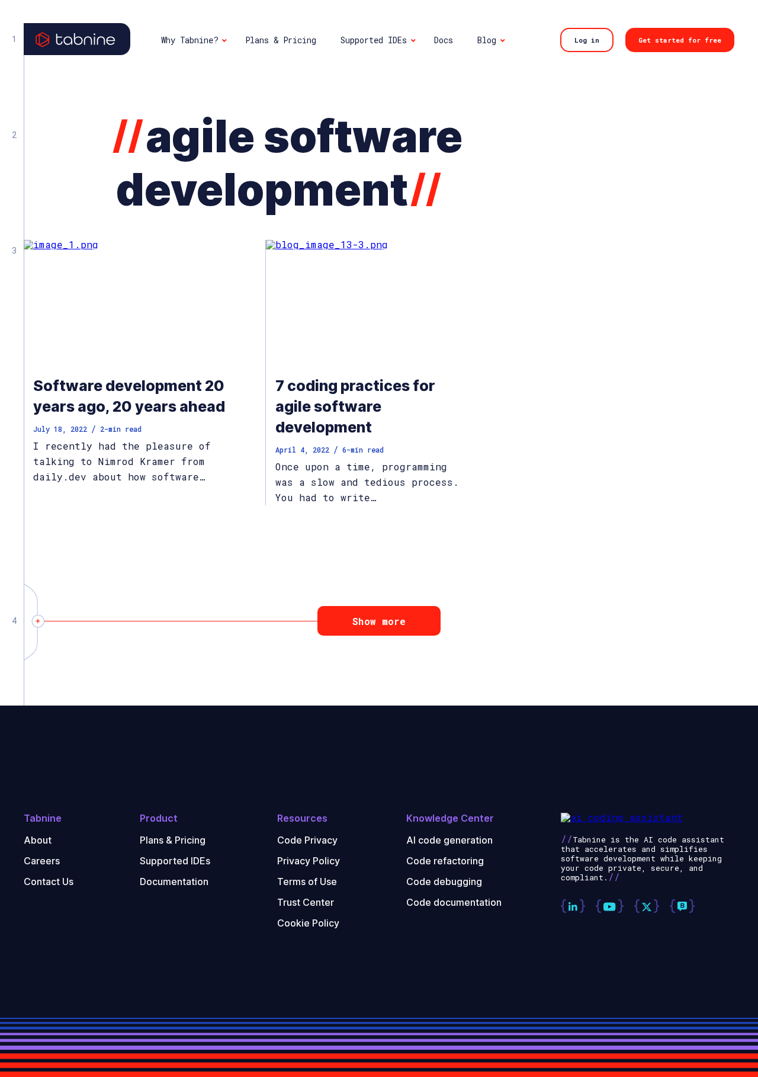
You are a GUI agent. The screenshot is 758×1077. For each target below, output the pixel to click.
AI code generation (449, 840)
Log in (586, 40)
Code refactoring (445, 861)
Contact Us (48, 881)
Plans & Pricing (172, 840)
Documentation (174, 881)
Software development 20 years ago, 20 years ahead (129, 396)
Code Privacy (307, 840)
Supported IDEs (175, 861)
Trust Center (305, 902)
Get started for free (679, 40)
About (38, 840)
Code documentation (454, 902)
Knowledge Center (450, 818)
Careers (42, 861)
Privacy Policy (308, 861)
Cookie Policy (308, 923)
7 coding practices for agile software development (355, 406)
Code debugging (444, 881)
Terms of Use (307, 881)
